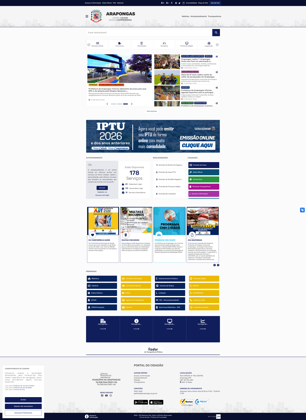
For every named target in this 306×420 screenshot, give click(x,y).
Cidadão (137, 380)
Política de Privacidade (159, 417)
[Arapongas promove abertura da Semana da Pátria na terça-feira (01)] (119, 68)
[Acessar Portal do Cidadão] (112, 16)
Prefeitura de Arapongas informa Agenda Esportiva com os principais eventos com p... (197, 91)
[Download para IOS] (156, 404)
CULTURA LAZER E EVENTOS (100, 85)
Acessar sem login (102, 195)
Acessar (102, 188)
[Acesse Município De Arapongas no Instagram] (111, 395)
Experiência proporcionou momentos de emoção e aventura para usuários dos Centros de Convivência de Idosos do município (199, 80)
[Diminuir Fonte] (167, 3)
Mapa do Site (203, 3)
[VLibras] (179, 3)
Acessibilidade (191, 3)
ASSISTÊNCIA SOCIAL (190, 72)
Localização (186, 373)
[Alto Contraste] (176, 3)
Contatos (138, 389)
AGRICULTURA (200, 103)
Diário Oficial (107, 3)
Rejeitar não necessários (23, 406)
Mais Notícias (152, 111)
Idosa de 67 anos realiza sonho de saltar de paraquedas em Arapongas (198, 76)
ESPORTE (185, 87)
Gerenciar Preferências (23, 413)
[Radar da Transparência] (153, 350)
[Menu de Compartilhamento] (148, 57)
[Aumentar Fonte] (162, 3)
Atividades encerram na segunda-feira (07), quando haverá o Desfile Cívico (115, 93)
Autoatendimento (199, 16)
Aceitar (23, 400)
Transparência (214, 16)
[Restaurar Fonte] (172, 3)
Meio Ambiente (187, 103)
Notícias (185, 16)
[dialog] (23, 391)
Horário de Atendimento (191, 389)
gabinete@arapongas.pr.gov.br (145, 393)
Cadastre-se (102, 192)
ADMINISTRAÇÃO (119, 85)
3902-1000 (138, 391)
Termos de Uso (144, 417)
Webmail (120, 3)
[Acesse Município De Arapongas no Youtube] (106, 395)
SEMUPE (208, 56)
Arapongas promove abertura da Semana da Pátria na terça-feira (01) (118, 90)
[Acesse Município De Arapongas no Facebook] (102, 395)
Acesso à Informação (93, 3)
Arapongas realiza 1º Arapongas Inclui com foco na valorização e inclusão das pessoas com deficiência (195, 60)
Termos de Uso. (19, 389)
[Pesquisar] (216, 32)
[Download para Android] (141, 404)
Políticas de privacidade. (22, 388)
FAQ (114, 3)
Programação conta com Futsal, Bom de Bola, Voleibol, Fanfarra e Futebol (197, 96)
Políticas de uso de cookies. (24, 386)
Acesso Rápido (140, 373)
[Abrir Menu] (86, 16)
